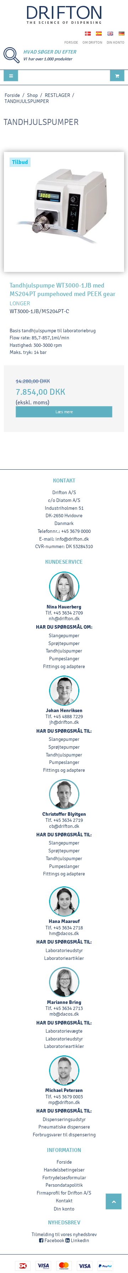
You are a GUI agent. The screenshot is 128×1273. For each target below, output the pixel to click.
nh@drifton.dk (64, 619)
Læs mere (64, 411)
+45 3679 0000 (76, 531)
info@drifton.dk (72, 539)
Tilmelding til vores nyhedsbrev (64, 1234)
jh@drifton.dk (64, 722)
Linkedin (79, 1241)
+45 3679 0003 (68, 1097)
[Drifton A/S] (64, 15)
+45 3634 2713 (68, 1008)
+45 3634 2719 (68, 820)
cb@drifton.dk (64, 826)
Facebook (53, 1241)
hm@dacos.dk (64, 933)
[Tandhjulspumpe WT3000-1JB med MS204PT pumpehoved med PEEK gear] (64, 212)
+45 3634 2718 (68, 928)
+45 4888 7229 (68, 717)
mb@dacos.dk (64, 1014)
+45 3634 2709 (68, 613)
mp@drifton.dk (64, 1102)
